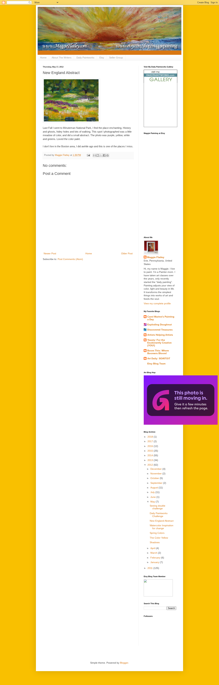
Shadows (155, 542)
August (154, 487)
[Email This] (94, 155)
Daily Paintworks (85, 57)
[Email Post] (88, 155)
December (156, 469)
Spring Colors (157, 533)
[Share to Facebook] (104, 155)
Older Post (127, 253)
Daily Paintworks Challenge (159, 515)
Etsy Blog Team (156, 363)
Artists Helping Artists (160, 334)
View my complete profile (157, 303)
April (153, 548)
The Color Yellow (159, 537)
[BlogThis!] (97, 155)
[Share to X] (101, 155)
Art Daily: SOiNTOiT (158, 358)
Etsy (101, 57)
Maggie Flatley (155, 257)
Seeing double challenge (157, 507)
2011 (150, 568)
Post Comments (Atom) (70, 259)
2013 (150, 460)
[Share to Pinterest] (107, 155)
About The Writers (61, 57)
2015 (150, 450)
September (156, 483)
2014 (150, 455)
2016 (150, 446)
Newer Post (50, 253)
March (154, 552)
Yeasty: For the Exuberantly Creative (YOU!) (159, 343)
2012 (150, 464)
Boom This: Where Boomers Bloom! (158, 352)
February (155, 557)
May (153, 501)
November (156, 473)
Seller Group (116, 57)
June (153, 497)
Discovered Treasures (160, 329)
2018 (150, 436)
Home (43, 57)
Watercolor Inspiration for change (161, 527)
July (152, 492)
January (155, 562)
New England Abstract (161, 520)
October (155, 478)
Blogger (124, 662)
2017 (150, 441)
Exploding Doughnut (159, 324)
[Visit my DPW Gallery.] (160, 82)
